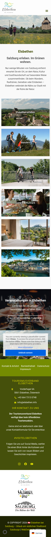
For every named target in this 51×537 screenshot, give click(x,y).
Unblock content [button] (25, 353)
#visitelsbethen (25, 438)
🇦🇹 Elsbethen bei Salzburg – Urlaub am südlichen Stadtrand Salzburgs (25, 526)
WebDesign (26, 529)
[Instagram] (19, 463)
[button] (47, 11)
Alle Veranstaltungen (25, 318)
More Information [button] (25, 347)
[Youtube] (31, 463)
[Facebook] (25, 463)
